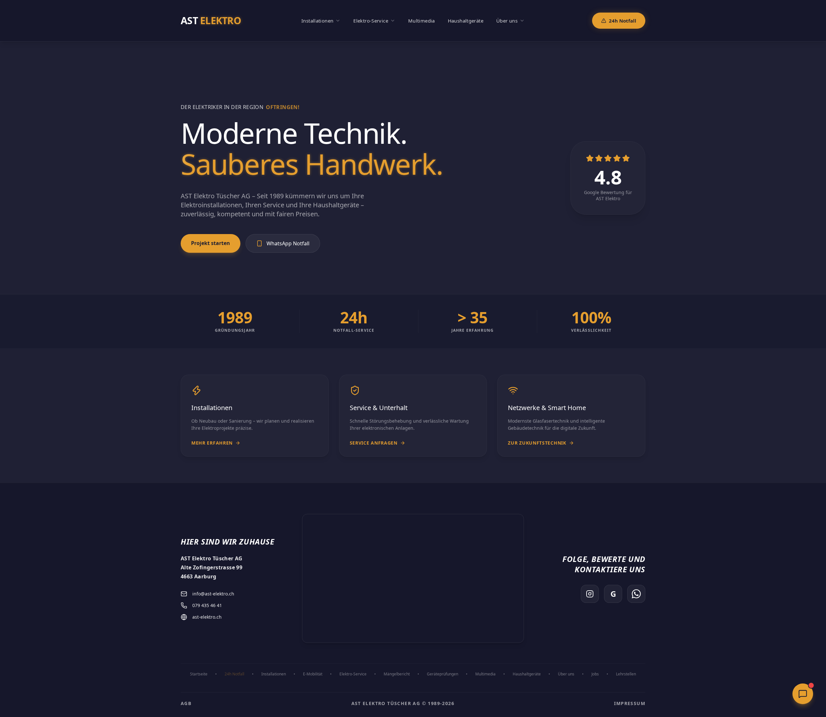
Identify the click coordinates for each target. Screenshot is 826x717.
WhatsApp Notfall (288, 243)
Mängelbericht (397, 674)
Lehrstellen (626, 674)
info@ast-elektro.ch (213, 594)
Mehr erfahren (212, 443)
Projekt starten (210, 243)
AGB (186, 703)
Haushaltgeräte (527, 674)
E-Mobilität (312, 674)
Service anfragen (374, 443)
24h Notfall (622, 20)
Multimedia (485, 674)
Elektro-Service (353, 674)
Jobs (595, 674)
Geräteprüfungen (442, 674)
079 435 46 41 (207, 605)
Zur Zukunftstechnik (537, 443)
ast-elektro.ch (207, 617)
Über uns (566, 674)
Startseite (198, 674)
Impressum (629, 703)
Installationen (273, 674)
